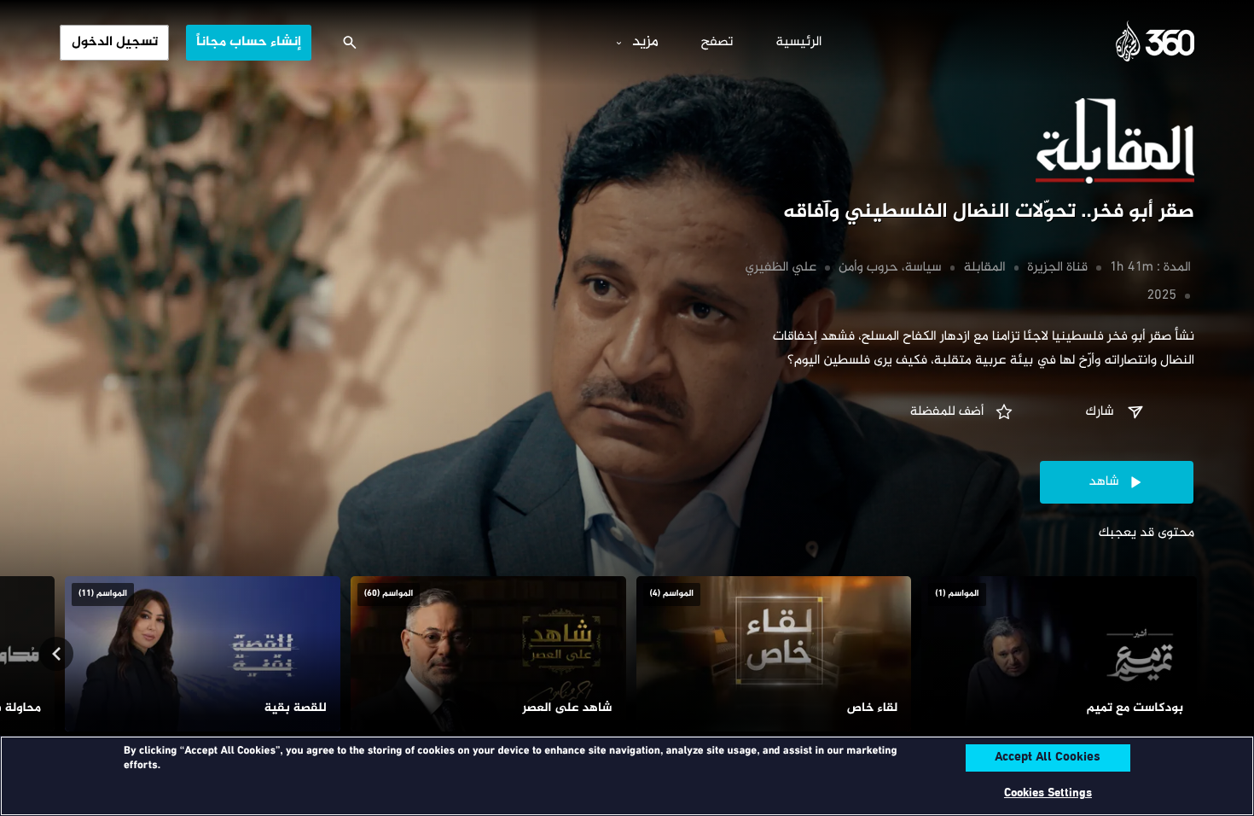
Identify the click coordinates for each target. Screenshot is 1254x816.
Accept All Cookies (1047, 758)
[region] (627, 776)
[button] (1116, 412)
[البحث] (349, 42)
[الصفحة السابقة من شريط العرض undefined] (1198, 654)
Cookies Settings (1048, 793)
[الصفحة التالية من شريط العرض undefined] (56, 654)
